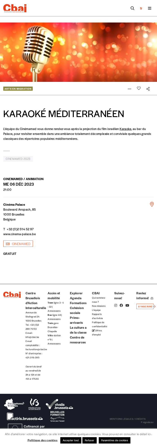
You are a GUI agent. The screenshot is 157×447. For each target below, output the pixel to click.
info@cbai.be (32, 337)
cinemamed (20, 244)
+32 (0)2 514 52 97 (20, 229)
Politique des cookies (42, 440)
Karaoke (125, 128)
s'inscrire (145, 306)
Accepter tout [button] (71, 440)
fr (141, 8)
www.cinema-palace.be (19, 234)
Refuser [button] (89, 440)
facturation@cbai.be (36, 349)
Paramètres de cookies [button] (114, 440)
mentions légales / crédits (128, 418)
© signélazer (147, 422)
